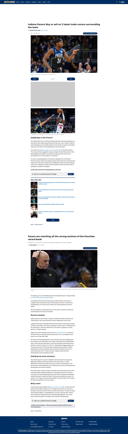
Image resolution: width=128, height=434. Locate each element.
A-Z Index (51, 426)
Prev (35, 79)
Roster (39, 2)
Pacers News (38, 411)
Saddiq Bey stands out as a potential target (49, 150)
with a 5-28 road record (60, 332)
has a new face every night (57, 387)
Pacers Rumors (38, 224)
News (17, 2)
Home (32, 224)
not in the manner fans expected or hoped (42, 297)
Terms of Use (64, 424)
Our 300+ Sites (79, 421)
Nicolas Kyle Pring (35, 30)
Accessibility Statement (36, 426)
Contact (63, 421)
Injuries (44, 2)
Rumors (22, 2)
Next (71, 79)
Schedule (28, 2)
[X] (119, 1)
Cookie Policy (79, 424)
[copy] (39, 33)
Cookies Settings (65, 426)
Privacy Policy (52, 424)
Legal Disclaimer (93, 424)
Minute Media (23, 430)
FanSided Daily (93, 421)
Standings (34, 2)
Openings (50, 421)
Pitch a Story (33, 424)
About (32, 421)
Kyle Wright (33, 245)
